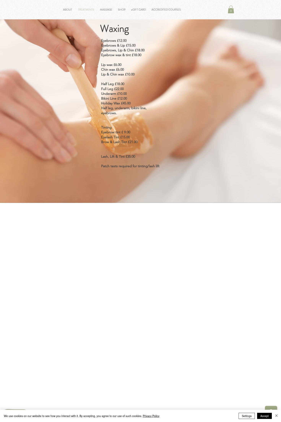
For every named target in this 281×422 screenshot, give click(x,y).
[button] (231, 9)
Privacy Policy (151, 416)
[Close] (276, 416)
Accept (264, 416)
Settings (247, 416)
